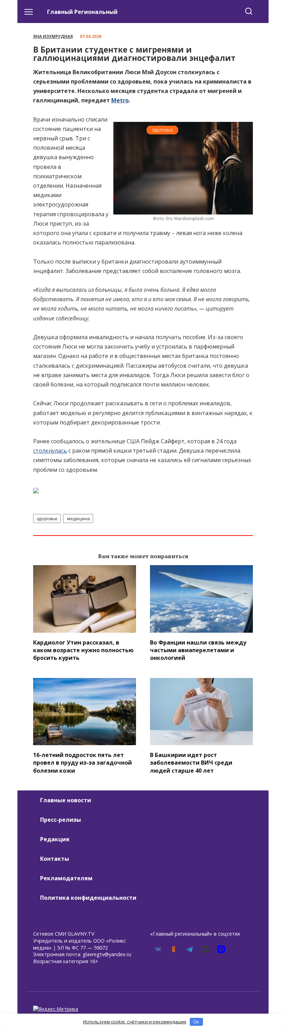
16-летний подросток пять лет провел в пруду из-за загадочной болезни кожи (82, 762)
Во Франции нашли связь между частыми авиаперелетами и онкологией (198, 650)
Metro (120, 100)
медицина (78, 518)
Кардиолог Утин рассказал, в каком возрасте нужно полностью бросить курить (83, 650)
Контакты (54, 859)
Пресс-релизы (60, 820)
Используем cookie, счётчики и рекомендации (134, 1022)
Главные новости (65, 800)
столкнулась (50, 450)
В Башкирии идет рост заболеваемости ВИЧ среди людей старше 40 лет (191, 762)
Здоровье (162, 130)
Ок (196, 1022)
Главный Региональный (82, 12)
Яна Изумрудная (53, 36)
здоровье (47, 518)
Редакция (54, 839)
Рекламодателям (66, 878)
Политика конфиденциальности (88, 898)
